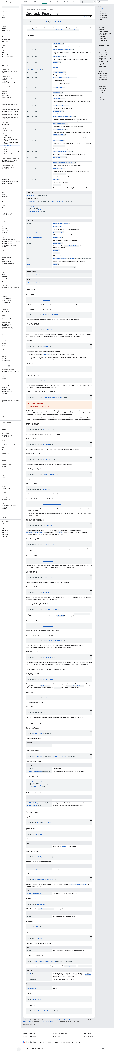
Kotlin (85, 16)
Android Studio (87, 1033)
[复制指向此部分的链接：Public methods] (40, 812)
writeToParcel (57, 267)
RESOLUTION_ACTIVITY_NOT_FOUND (63, 116)
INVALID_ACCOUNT (58, 98)
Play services (13, 2)
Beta (74, 2)
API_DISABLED (57, 44)
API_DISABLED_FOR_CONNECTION (62, 49)
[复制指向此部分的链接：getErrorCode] (37, 829)
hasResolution (57, 243)
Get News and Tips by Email (29, 1036)
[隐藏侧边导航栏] (18, 1049)
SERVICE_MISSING (58, 146)
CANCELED (55, 62)
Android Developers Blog (29, 1033)
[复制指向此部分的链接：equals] (32, 817)
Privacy (29, 1048)
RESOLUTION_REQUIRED (59, 124)
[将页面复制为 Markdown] (57, 14)
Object (66, 223)
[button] (10, 23)
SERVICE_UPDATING (58, 157)
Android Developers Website (60, 1033)
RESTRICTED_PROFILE (59, 129)
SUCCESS (55, 179)
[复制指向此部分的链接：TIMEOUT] (34, 707)
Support (59, 2)
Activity (71, 258)
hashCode (55, 250)
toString (55, 264)
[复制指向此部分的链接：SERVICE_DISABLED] (41, 555)
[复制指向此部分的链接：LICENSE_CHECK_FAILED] (45, 469)
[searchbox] (10, 7)
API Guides (26, 2)
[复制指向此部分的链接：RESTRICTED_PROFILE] (43, 539)
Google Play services (41, 9)
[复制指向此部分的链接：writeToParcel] (37, 1005)
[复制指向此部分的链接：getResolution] (37, 874)
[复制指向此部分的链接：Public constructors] (43, 723)
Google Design (56, 1036)
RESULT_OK (59, 532)
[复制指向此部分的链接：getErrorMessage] (40, 851)
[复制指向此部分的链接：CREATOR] (34, 363)
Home (27, 9)
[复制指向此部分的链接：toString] (33, 994)
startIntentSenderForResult (78, 884)
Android (42, 1042)
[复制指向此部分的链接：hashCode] (34, 921)
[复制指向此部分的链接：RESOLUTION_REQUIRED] (45, 520)
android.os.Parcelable (36, 274)
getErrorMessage (58, 232)
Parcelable (58, 22)
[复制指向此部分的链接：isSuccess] (34, 933)
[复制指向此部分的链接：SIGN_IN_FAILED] (39, 652)
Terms (24, 1048)
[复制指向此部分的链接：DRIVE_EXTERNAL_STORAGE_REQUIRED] (56, 392)
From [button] (35, 274)
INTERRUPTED (56, 93)
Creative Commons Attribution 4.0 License (64, 1019)
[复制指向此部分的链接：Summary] (35, 36)
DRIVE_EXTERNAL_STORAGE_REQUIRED (63, 77)
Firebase (56, 1042)
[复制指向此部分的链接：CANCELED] (35, 341)
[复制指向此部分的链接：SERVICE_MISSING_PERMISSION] (50, 604)
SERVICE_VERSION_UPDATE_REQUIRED (63, 163)
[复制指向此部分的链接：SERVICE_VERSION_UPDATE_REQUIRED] (55, 635)
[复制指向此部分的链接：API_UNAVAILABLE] (40, 324)
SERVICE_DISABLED (58, 135)
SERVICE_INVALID (58, 140)
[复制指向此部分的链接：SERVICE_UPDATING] (42, 620)
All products (79, 1042)
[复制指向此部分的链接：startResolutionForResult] (45, 956)
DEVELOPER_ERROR (58, 72)
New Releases (35, 2)
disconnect (46, 354)
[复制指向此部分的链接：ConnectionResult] (40, 728)
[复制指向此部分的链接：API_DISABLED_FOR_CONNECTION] (53, 309)
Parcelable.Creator (45, 369)
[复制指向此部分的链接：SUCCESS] (34, 692)
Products (33, 9)
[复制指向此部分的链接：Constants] (36, 290)
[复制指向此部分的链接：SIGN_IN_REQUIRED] (41, 674)
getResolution (57, 237)
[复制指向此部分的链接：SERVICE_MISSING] (40, 587)
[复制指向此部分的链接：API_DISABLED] (37, 294)
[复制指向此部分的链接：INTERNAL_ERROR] (40, 424)
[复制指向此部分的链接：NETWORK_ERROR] (40, 484)
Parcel (64, 267)
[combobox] (88, 1)
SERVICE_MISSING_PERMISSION (61, 151)
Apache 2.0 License (27, 1021)
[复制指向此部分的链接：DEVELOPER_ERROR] (42, 375)
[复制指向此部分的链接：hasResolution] (37, 899)
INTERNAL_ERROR (57, 87)
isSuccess (56, 253)
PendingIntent (59, 201)
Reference (44, 2)
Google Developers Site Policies (48, 1021)
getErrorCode (57, 226)
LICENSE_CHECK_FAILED (59, 105)
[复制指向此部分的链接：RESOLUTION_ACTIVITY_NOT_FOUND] (54, 498)
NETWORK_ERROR (57, 111)
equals (55, 223)
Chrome (49, 1042)
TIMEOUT (55, 185)
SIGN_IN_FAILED (57, 168)
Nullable (51, 201)
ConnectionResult (43, 22)
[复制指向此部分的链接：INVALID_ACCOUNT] (41, 454)
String (37, 211)
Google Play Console (89, 1036)
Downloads (67, 2)
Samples (52, 2)
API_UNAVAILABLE (58, 56)
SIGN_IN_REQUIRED (58, 174)
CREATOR (55, 67)
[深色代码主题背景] (91, 20)
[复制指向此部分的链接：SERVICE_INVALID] (40, 572)
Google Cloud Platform (67, 1042)
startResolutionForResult (71, 246)
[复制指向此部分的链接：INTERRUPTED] (37, 439)
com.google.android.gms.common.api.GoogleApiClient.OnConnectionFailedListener (53, 30)
